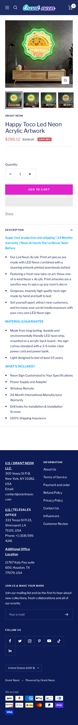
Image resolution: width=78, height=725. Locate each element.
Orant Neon (14, 115)
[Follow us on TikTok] (59, 641)
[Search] (15, 7)
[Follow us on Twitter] (20, 641)
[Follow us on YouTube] (49, 641)
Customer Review (55, 524)
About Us (49, 469)
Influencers (51, 516)
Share (9, 213)
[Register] (66, 614)
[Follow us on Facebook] (10, 641)
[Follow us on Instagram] (29, 641)
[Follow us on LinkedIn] (10, 650)
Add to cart (39, 189)
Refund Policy (52, 492)
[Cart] (70, 7)
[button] (39, 201)
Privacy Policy (53, 500)
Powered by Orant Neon (40, 680)
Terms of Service (55, 477)
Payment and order (56, 485)
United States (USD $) (21, 668)
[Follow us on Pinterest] (39, 641)
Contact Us (51, 508)
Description (14, 229)
